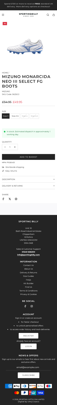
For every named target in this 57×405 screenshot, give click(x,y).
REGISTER (28, 336)
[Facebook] (25, 306)
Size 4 (24, 116)
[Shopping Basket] (54, 15)
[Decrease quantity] (5, 147)
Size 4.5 (34, 116)
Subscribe (28, 375)
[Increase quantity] (15, 147)
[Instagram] (32, 306)
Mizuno (6, 91)
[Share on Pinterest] (16, 199)
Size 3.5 (15, 116)
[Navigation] (3, 15)
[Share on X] (10, 199)
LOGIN (28, 346)
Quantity (7, 142)
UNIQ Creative (33, 402)
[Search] (48, 15)
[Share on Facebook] (3, 199)
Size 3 (5, 116)
